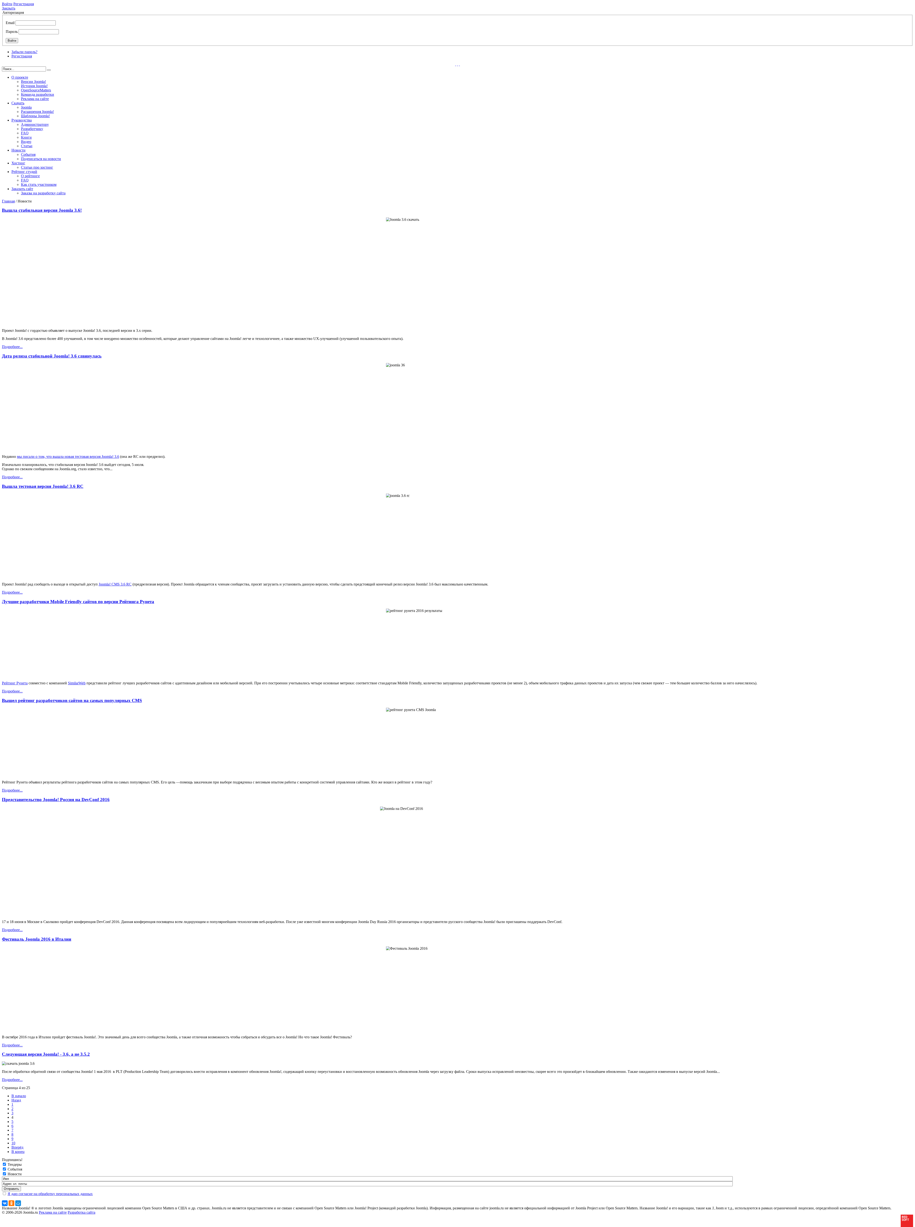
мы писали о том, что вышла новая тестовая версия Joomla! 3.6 (68, 456)
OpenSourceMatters (36, 90)
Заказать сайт (22, 189)
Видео (26, 142)
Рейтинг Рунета (15, 683)
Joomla (26, 107)
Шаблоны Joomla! (35, 116)
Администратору (35, 124)
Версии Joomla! (33, 82)
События (28, 154)
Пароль (12, 32)
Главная (8, 201)
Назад (16, 1100)
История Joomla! (34, 86)
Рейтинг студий (24, 172)
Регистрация (23, 4)
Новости (18, 150)
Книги (26, 137)
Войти (7, 4)
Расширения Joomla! (37, 112)
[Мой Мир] (18, 1203)
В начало (18, 1096)
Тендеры (15, 1164)
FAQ (25, 133)
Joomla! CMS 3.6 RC (115, 584)
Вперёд (17, 1147)
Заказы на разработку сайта (43, 193)
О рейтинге (30, 176)
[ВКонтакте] (5, 1203)
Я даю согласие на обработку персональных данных (50, 1194)
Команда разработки (37, 94)
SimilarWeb (77, 683)
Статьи (26, 146)
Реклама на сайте (35, 99)
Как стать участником (38, 184)
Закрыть (8, 8)
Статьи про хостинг (37, 167)
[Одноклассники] (11, 1203)
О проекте (19, 77)
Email (10, 23)
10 (13, 1143)
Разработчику (32, 129)
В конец (18, 1152)
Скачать (17, 103)
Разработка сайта (81, 1212)
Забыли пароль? (24, 52)
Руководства (21, 120)
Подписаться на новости (41, 159)
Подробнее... (12, 347)
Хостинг (18, 163)
